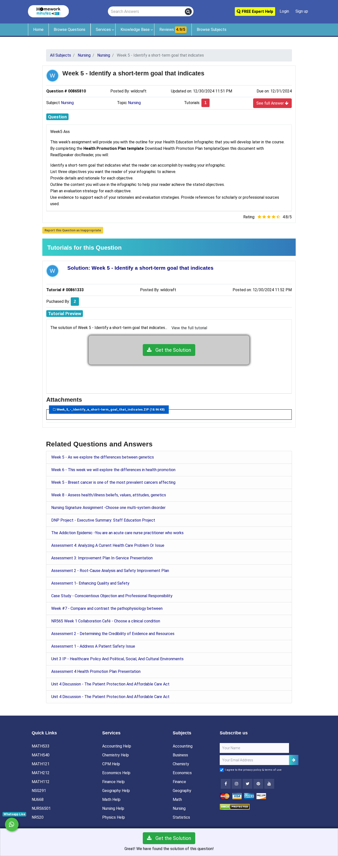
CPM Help (111, 764)
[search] (188, 11)
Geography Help (116, 790)
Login (284, 11)
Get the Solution (171, 350)
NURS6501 (41, 808)
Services (103, 29)
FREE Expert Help (257, 11)
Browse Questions (69, 29)
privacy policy (252, 769)
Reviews (172, 29)
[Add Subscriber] (293, 760)
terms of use (273, 769)
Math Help (111, 799)
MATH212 (40, 772)
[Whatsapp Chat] (12, 824)
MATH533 (40, 746)
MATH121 (40, 764)
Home (38, 29)
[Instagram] (236, 784)
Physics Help (113, 817)
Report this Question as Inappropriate (73, 230)
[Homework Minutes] (48, 11)
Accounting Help (116, 746)
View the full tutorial (189, 328)
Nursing (67, 102)
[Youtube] (258, 784)
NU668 (38, 799)
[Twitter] (247, 784)
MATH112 (40, 781)
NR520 (38, 817)
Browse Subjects (211, 29)
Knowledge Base (135, 29)
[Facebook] (226, 784)
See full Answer (270, 103)
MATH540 (40, 755)
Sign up (301, 11)
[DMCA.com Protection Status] (235, 806)
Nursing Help (113, 808)
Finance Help (113, 781)
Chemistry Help (115, 755)
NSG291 (39, 790)
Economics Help (116, 772)
